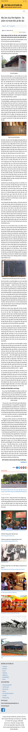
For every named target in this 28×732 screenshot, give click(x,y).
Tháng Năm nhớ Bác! (4, 562)
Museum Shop (6, 698)
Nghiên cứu (5, 675)
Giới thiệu (5, 669)
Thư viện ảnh (5, 689)
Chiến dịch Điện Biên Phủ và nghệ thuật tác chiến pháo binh (11, 635)
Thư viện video (6, 687)
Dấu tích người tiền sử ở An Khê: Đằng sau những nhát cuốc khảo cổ (13, 569)
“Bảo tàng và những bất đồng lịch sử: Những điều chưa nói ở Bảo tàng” (13, 530)
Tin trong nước (12, 26)
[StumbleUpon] (26, 467)
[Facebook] (17, 467)
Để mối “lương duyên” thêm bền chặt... (8, 535)
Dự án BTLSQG (6, 677)
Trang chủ (4, 26)
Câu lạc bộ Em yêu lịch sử (8, 693)
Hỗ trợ (4, 679)
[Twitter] (19, 467)
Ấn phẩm (5, 695)
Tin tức (4, 671)
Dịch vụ (4, 691)
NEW (7, 26)
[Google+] (21, 467)
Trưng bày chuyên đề (7, 685)
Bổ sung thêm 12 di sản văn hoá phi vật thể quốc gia (10, 613)
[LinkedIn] (23, 467)
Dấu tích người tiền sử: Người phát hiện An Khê (9, 541)
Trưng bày (5, 673)
